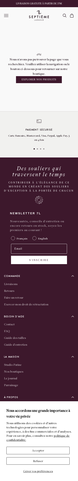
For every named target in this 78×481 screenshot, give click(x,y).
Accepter (38, 450)
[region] (39, 130)
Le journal (10, 378)
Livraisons (11, 284)
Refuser (38, 461)
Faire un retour (13, 297)
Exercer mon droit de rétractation (26, 304)
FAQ (7, 331)
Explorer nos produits (39, 79)
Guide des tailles (15, 338)
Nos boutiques (13, 371)
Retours (9, 291)
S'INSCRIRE (39, 260)
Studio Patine (13, 365)
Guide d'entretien (15, 344)
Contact (9, 324)
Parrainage (11, 385)
